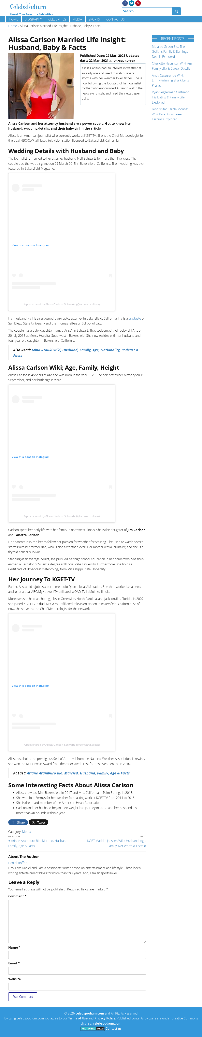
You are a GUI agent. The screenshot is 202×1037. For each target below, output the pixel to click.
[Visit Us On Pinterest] (138, 3)
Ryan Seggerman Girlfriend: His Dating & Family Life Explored (171, 97)
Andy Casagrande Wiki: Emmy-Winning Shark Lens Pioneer (170, 80)
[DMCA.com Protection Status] (92, 1028)
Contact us (115, 19)
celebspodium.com (90, 1013)
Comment (17, 896)
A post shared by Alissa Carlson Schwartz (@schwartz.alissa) (62, 304)
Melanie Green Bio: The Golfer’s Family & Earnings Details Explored (170, 51)
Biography (33, 19)
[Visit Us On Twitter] (131, 3)
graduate (135, 318)
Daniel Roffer (124, 61)
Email (14, 963)
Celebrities (57, 19)
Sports (94, 19)
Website (14, 979)
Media (77, 19)
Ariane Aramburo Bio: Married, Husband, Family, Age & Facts (78, 773)
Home (13, 19)
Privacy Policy (104, 1018)
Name (14, 947)
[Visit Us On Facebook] (125, 3)
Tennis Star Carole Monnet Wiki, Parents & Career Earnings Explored (170, 114)
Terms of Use (78, 1018)
